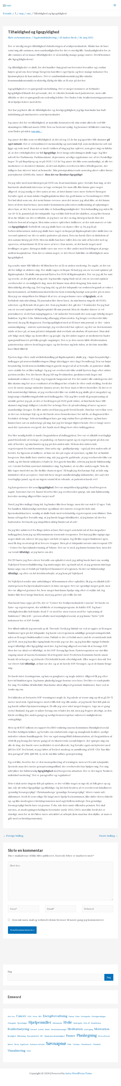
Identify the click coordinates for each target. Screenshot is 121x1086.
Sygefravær (24, 1044)
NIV (41, 1036)
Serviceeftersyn (104, 1036)
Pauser (70, 1035)
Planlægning (87, 1035)
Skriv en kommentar (19, 37)
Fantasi (71, 1016)
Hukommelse (57, 1023)
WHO (29, 1051)
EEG (40, 1016)
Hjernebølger (22, 1023)
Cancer (21, 1016)
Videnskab (96, 1044)
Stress (16, 1044)
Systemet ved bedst (37, 1044)
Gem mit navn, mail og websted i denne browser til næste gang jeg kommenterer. (58, 919)
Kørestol (34, 1029)
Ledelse (41, 1029)
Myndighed (12, 1036)
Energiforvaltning (55, 1016)
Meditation (75, 1029)
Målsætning (21, 1036)
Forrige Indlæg (13, 835)
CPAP (29, 1016)
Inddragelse (77, 1023)
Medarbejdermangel (58, 1029)
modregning (88, 1029)
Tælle (69, 1044)
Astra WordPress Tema (78, 1073)
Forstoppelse (85, 1016)
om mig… (36, 131)
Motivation (101, 1029)
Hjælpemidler (39, 1022)
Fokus (77, 1016)
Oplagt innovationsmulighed (54, 1036)
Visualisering (16, 1050)
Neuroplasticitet (33, 1036)
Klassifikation (96, 1023)
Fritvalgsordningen (99, 1016)
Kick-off (87, 1023)
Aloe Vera (11, 1016)
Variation (76, 1044)
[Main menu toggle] (115, 5)
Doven (35, 1016)
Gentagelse (12, 1023)
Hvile (67, 1022)
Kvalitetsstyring (18, 1029)
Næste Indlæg (108, 835)
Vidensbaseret (86, 1044)
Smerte (10, 1044)
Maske (47, 1029)
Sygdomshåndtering (45, 37)
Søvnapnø (56, 1043)
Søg (10, 971)
